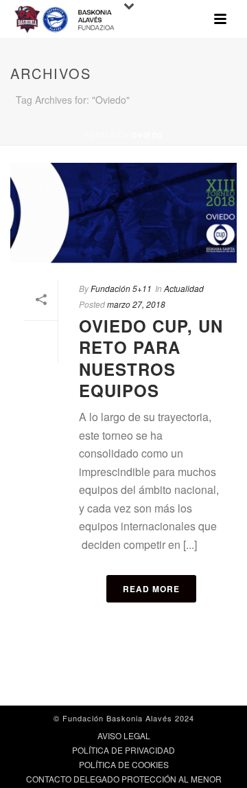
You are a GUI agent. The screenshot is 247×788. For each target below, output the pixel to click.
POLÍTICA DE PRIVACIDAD (123, 750)
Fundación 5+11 (121, 288)
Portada (102, 135)
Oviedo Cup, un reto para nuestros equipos (151, 358)
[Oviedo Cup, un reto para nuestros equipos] (123, 213)
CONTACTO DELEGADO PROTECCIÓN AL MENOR (124, 779)
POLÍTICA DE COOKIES (124, 764)
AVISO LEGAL (123, 735)
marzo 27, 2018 (136, 304)
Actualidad (184, 288)
